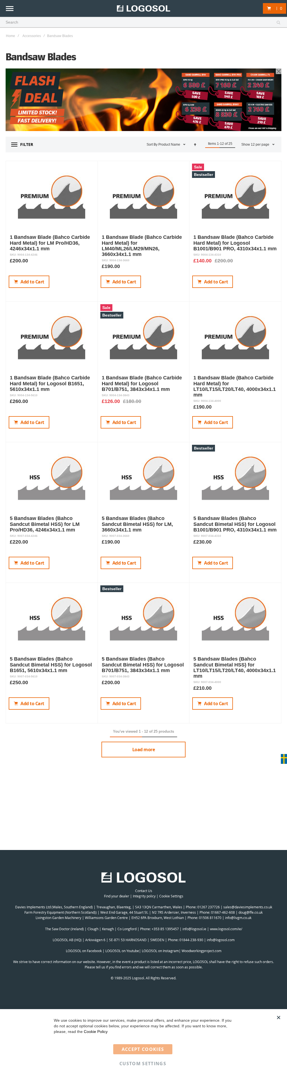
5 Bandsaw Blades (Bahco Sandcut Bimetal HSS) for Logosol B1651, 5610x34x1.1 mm (51, 664)
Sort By (152, 144)
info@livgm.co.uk (238, 917)
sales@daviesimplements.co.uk (247, 907)
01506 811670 (210, 917)
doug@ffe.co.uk (251, 912)
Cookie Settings (171, 896)
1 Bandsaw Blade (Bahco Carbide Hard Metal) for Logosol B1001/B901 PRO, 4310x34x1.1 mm (235, 242)
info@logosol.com (221, 940)
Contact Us (143, 890)
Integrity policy (144, 896)
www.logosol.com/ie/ (226, 929)
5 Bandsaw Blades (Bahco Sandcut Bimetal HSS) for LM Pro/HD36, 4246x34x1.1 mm (45, 523)
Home (10, 36)
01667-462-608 (223, 912)
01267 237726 (208, 907)
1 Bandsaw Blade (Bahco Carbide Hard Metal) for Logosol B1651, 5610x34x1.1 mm (50, 383)
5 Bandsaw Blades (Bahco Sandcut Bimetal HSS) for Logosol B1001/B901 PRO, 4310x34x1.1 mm (235, 523)
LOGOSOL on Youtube (122, 950)
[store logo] (143, 8)
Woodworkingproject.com (201, 950)
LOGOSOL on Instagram (160, 950)
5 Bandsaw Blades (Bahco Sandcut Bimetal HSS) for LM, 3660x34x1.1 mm (137, 523)
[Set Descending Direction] (195, 144)
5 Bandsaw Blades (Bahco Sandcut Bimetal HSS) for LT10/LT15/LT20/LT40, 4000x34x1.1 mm (234, 667)
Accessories (31, 36)
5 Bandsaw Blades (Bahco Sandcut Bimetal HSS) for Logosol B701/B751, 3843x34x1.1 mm (143, 664)
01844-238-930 (191, 940)
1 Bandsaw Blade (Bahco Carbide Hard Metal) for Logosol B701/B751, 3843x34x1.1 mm (142, 383)
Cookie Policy (96, 1031)
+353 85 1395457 (165, 929)
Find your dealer (116, 896)
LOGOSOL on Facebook (84, 950)
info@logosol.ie (194, 929)
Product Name (169, 144)
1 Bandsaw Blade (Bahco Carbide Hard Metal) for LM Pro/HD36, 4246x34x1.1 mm (50, 242)
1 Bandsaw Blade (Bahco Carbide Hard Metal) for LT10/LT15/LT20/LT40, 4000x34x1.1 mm (234, 386)
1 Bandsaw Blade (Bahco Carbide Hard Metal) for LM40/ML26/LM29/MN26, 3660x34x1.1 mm (142, 245)
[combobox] (143, 22)
